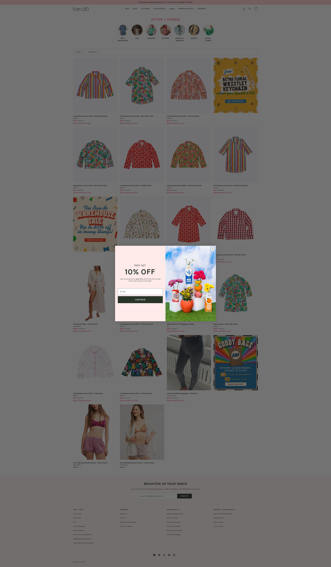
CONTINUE (140, 299)
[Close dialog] (212, 249)
